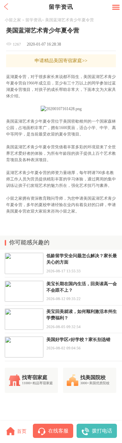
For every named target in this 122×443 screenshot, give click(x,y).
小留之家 (13, 20)
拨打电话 (102, 431)
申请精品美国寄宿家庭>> (61, 60)
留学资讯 (33, 20)
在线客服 (58, 431)
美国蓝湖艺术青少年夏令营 (69, 20)
